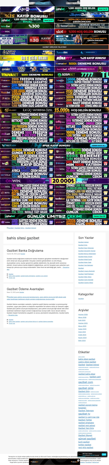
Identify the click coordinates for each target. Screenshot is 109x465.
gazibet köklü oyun (82, 396)
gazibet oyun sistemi (42, 276)
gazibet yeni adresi (86, 425)
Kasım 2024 (82, 338)
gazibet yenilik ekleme (83, 430)
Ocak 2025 (82, 332)
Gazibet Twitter (85, 420)
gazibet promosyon (82, 402)
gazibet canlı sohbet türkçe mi (29, 321)
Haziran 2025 (83, 323)
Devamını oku (13, 315)
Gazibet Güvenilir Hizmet (86, 251)
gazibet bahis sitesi (86, 374)
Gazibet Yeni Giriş (86, 428)
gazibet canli (95, 377)
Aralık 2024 (82, 335)
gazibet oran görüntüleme (83, 398)
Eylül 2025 (81, 320)
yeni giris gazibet (85, 447)
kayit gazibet (84, 442)
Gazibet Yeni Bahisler (85, 265)
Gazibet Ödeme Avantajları (25, 289)
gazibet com (85, 382)
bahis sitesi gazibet (14, 276)
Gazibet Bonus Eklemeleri (87, 254)
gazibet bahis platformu (83, 369)
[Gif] (54, 110)
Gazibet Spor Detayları (86, 248)
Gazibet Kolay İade (84, 262)
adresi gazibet (81, 356)
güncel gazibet (87, 438)
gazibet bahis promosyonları (84, 371)
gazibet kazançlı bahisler (96, 394)
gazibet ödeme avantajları (45, 321)
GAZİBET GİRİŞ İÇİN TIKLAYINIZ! (55, 47)
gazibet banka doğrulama (28, 276)
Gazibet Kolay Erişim (85, 257)
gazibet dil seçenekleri (95, 385)
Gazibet (11, 274)
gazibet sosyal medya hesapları (87, 406)
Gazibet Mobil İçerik (85, 259)
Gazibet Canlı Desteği (85, 280)
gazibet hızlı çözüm (94, 391)
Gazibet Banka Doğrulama (25, 250)
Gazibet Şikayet (85, 435)
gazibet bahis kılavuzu (94, 367)
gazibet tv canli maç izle (88, 417)
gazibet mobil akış (91, 396)
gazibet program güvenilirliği (94, 400)
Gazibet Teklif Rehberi (86, 274)
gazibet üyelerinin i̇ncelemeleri (85, 433)
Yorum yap (12, 277)
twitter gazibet (84, 445)
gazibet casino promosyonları (94, 379)
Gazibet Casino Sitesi (85, 283)
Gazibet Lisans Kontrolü (86, 271)
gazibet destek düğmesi (83, 385)
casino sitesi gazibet (87, 362)
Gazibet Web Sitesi (84, 277)
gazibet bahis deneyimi (83, 367)
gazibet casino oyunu (83, 379)
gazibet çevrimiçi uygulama (95, 430)
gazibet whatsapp (86, 423)
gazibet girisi (85, 388)
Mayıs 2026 (82, 317)
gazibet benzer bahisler (83, 377)
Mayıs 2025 (82, 326)
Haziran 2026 (83, 314)
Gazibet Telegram (86, 410)
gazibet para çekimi (82, 400)
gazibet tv (84, 413)
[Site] (27, 80)
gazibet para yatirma (94, 398)
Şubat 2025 (82, 329)
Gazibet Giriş (82, 245)
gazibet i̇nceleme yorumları (84, 394)
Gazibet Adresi (83, 242)
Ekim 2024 (82, 340)
